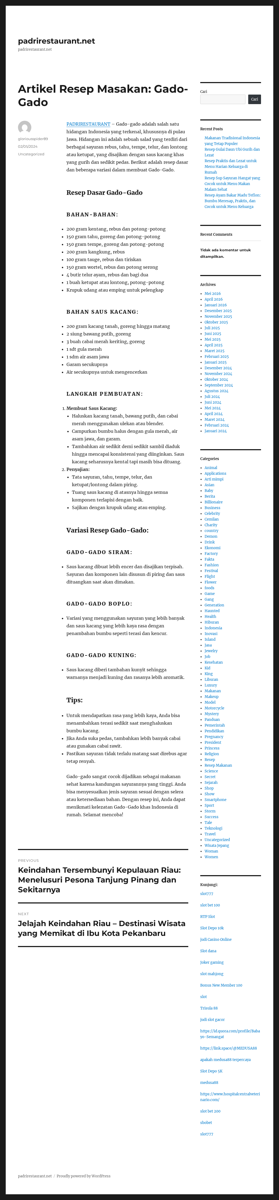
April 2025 (214, 345)
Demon (211, 536)
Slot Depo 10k (212, 928)
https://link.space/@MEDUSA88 (228, 1048)
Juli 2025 (212, 328)
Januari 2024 (216, 431)
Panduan (212, 719)
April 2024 (214, 414)
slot (203, 997)
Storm (210, 811)
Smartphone (215, 799)
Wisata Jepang (217, 845)
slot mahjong (211, 974)
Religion (212, 754)
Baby (209, 490)
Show (209, 794)
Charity (211, 525)
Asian (209, 485)
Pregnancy (214, 736)
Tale (208, 822)
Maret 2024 (215, 419)
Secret (210, 777)
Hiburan (212, 622)
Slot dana (208, 951)
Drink (210, 542)
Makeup (212, 696)
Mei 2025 (213, 339)
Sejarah (211, 782)
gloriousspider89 (33, 139)
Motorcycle (214, 708)
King (209, 674)
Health (210, 616)
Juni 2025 (213, 333)
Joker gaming (212, 962)
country (211, 530)
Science (211, 771)
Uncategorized (31, 154)
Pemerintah (215, 725)
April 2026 (214, 299)
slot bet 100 (210, 905)
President (213, 742)
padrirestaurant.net (56, 41)
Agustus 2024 (216, 391)
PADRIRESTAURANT (88, 124)
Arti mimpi (214, 479)
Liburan (211, 679)
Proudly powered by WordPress (84, 1176)
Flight (210, 576)
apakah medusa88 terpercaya (225, 1059)
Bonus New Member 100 (221, 985)
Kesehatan (214, 662)
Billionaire (214, 502)
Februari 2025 (217, 356)
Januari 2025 (216, 362)
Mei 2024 (213, 408)
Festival (211, 571)
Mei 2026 (213, 293)
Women (211, 857)
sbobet (206, 1122)
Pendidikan (214, 731)
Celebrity (212, 513)
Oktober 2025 (216, 322)
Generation (214, 605)
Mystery (212, 714)
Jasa (208, 645)
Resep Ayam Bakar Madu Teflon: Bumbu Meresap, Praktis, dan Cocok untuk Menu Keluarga (233, 201)
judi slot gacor (212, 1019)
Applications (215, 473)
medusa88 (209, 1082)
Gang (209, 599)
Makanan (213, 691)
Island (210, 639)
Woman (211, 851)
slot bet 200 (210, 1111)
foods (209, 588)
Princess (212, 748)
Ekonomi (212, 548)
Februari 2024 (217, 425)
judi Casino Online (216, 939)
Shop (209, 788)
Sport (209, 805)
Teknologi (213, 828)
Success (212, 817)
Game (210, 593)
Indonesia (213, 628)
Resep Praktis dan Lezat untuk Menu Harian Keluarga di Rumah (231, 167)
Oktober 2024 (216, 379)
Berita (210, 496)
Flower (211, 582)
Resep (210, 759)
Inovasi (211, 633)
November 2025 (218, 316)
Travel (210, 834)
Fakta (209, 559)
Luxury (211, 685)
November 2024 (218, 373)
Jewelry (211, 651)
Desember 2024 (218, 368)
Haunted (212, 611)
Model (210, 702)
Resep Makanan (218, 765)
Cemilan (212, 519)
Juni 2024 (213, 402)
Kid (207, 668)
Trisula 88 (209, 1008)
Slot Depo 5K (211, 1071)
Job (207, 656)
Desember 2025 (218, 311)
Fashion (212, 565)
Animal (211, 468)
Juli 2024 (212, 396)
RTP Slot (207, 916)
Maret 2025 (215, 351)
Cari (203, 91)
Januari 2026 (216, 305)
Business (212, 508)
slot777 (206, 893)
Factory (211, 553)
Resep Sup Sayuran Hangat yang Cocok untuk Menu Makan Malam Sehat (232, 184)
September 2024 (219, 385)
